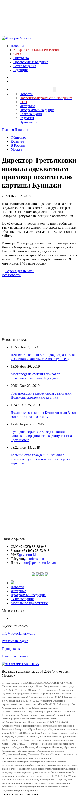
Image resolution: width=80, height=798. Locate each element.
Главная (8, 130)
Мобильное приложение (29, 603)
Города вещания (14, 649)
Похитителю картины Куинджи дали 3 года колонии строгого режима (44, 414)
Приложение (29, 122)
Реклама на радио (15, 641)
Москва (16, 149)
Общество (18, 137)
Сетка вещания (24, 66)
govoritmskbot (29, 555)
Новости (17, 46)
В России (18, 145)
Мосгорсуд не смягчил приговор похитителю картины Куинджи (35, 376)
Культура (17, 141)
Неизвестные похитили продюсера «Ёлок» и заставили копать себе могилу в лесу (43, 357)
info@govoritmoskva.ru (39, 563)
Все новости (11, 275)
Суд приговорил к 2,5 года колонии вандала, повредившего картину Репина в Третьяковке (42, 436)
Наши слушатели (15, 656)
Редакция (20, 70)
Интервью (21, 58)
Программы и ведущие (30, 62)
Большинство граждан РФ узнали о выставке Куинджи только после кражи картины (41, 459)
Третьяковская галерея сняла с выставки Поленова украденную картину (41, 395)
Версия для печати (19, 271)
